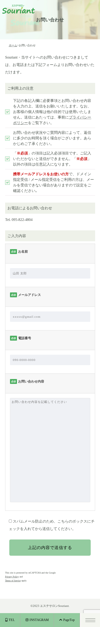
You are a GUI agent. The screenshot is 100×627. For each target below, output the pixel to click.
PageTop (69, 620)
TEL (12, 620)
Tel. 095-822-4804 (19, 220)
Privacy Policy (12, 576)
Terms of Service (13, 580)
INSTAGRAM (39, 620)
